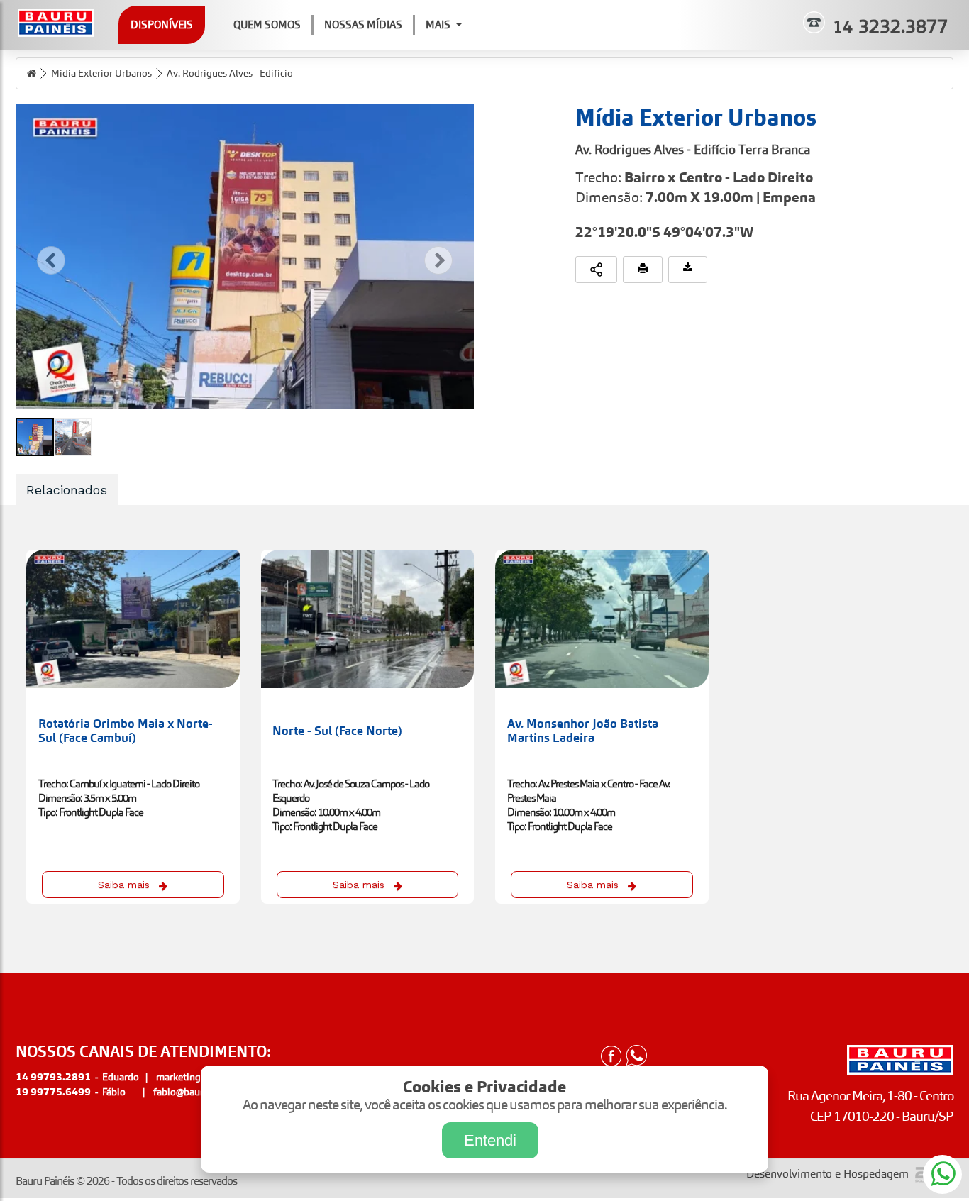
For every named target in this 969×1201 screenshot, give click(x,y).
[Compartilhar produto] (596, 269)
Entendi (490, 1140)
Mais (438, 24)
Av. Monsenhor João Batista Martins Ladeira (582, 731)
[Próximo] (438, 260)
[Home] (31, 73)
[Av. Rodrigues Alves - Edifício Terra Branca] (245, 256)
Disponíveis (162, 24)
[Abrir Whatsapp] (636, 1056)
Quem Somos (267, 24)
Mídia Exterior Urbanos (101, 73)
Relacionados (66, 489)
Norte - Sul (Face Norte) (337, 730)
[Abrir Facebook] (611, 1057)
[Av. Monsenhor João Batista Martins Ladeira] (602, 619)
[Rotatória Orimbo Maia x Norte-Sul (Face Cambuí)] (133, 619)
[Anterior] (51, 260)
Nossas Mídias (363, 24)
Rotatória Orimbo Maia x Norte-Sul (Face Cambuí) (125, 731)
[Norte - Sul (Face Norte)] (368, 619)
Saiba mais (124, 884)
